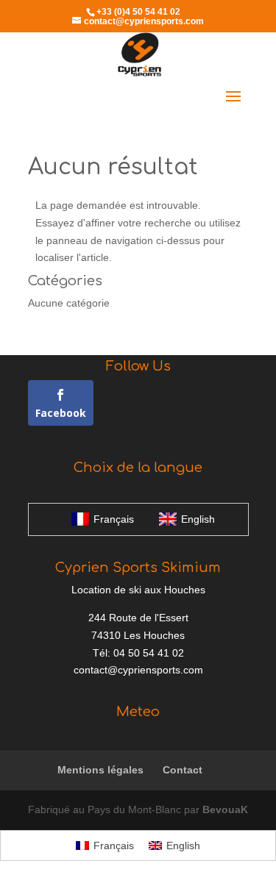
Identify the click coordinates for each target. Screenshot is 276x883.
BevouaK (225, 809)
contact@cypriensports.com (138, 670)
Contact (182, 770)
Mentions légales (100, 770)
